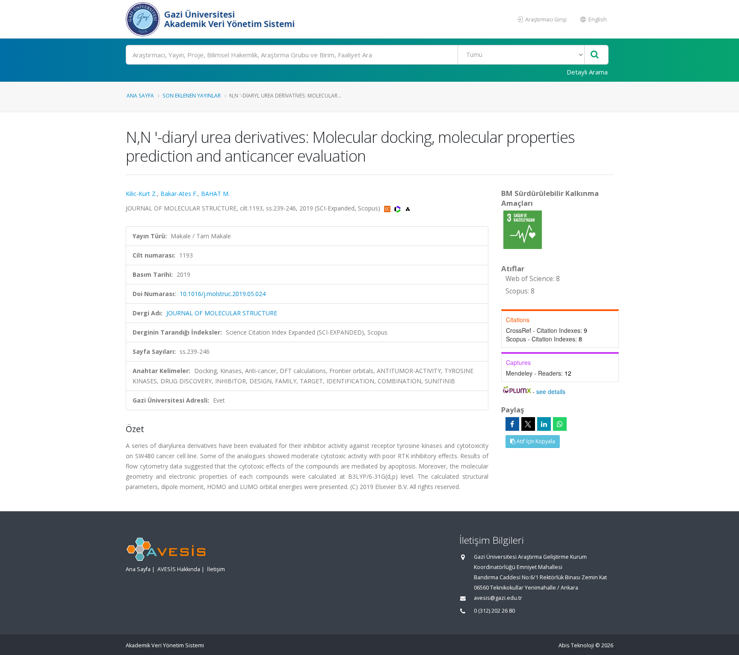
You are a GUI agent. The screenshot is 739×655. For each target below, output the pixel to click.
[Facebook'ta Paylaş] (512, 424)
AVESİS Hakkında (178, 569)
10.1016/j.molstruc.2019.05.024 (223, 294)
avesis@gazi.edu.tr (498, 598)
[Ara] (594, 55)
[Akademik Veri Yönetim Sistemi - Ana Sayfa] (144, 19)
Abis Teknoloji (576, 645)
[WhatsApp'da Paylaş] (560, 424)
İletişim (216, 569)
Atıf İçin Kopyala (535, 441)
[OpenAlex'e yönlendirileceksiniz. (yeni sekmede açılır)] (408, 208)
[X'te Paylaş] (528, 424)
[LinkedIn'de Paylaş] (544, 424)
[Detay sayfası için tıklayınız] (522, 229)
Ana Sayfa (140, 95)
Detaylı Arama (587, 72)
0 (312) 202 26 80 (494, 610)
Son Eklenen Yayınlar (192, 95)
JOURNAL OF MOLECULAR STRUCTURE (221, 313)
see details (550, 391)
